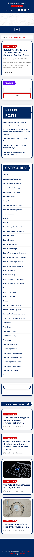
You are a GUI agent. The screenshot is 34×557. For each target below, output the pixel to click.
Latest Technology (10, 244)
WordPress (27, 551)
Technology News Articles (12, 353)
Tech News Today (9, 331)
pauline (9, 59)
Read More (8, 72)
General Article (8, 214)
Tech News (7, 323)
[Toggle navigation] (17, 29)
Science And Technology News (14, 314)
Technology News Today (12, 362)
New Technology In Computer (13, 279)
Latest (5, 223)
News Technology (9, 292)
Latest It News (8, 236)
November (17, 37)
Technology (7, 340)
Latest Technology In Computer (14, 253)
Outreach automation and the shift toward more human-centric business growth (16, 131)
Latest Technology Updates (13, 262)
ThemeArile (22, 554)
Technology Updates (10, 371)
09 (24, 37)
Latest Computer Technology (13, 227)
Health (5, 218)
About (5, 175)
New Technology (9, 270)
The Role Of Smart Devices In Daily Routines (16, 486)
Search (9, 83)
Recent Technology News (12, 305)
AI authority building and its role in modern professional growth (16, 420)
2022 (10, 37)
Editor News (12, 554)
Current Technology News (12, 205)
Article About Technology (12, 179)
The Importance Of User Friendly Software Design (16, 525)
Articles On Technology (11, 188)
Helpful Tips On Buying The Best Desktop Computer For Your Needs (16, 52)
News (5, 288)
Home (5, 37)
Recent (5, 301)
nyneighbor (17, 18)
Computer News (9, 196)
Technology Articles (10, 344)
